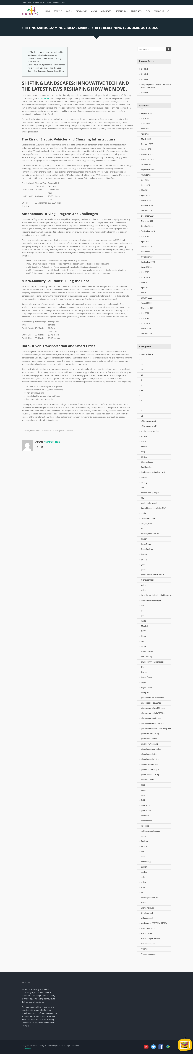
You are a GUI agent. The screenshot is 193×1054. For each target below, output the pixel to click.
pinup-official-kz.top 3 (150, 770)
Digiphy (69, 11)
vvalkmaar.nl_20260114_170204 (154, 923)
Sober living (145, 862)
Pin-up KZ (145, 693)
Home (47, 11)
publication (145, 805)
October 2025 (147, 165)
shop (143, 857)
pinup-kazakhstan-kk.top (151, 749)
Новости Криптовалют (151, 939)
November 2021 (147, 308)
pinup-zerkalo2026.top (150, 775)
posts (143, 790)
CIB (142, 498)
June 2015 (145, 324)
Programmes (81, 11)
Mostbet (144, 626)
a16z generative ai (148, 421)
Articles (144, 447)
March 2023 (146, 293)
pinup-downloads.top (149, 744)
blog (143, 452)
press (143, 795)
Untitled (144, 69)
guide (143, 585)
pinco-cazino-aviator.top (151, 718)
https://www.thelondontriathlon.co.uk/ (156, 595)
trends (143, 903)
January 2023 (146, 298)
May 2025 (145, 190)
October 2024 (147, 226)
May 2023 (145, 283)
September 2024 (148, 231)
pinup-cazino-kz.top (149, 739)
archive (144, 436)
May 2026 (145, 129)
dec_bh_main (146, 524)
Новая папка (146, 934)
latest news (43, 98)
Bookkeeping (146, 467)
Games (144, 554)
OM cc (144, 672)
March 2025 (146, 201)
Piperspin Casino (147, 780)
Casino (144, 477)
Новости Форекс (148, 944)
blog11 (144, 457)
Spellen (144, 867)
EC (142, 529)
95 (142, 416)
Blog (148, 11)
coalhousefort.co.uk (149, 503)
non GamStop (146, 657)
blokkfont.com (147, 462)
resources (145, 826)
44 (142, 390)
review (143, 836)
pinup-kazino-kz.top (149, 754)
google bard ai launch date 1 (152, 575)
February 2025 (147, 206)
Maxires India (34, 431)
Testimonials (121, 11)
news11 (144, 641)
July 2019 (145, 318)
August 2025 (146, 175)
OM (142, 667)
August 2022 (146, 303)
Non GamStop (147, 652)
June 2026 (145, 124)
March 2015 (146, 329)
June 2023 (145, 277)
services (144, 846)
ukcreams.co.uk (147, 908)
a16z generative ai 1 (149, 426)
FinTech (144, 539)
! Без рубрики (147, 354)
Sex (142, 852)
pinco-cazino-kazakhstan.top (152, 723)
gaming (144, 559)
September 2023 (148, 262)
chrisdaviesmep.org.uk (150, 493)
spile (143, 877)
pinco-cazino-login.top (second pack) (156, 729)
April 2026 (145, 134)
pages (143, 682)
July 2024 (145, 236)
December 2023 (147, 252)
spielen (144, 872)
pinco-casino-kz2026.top (151, 703)
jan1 (143, 611)
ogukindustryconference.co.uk (153, 662)
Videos (94, 11)
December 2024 (147, 216)
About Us (58, 11)
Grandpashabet (147, 580)
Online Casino (146, 677)
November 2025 (147, 160)
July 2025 (145, 180)
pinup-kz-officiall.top (149, 764)
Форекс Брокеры (148, 954)
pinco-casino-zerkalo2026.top (153, 713)
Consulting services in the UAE (153, 508)
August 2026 (146, 113)
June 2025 (145, 185)
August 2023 (146, 267)
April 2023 (145, 288)
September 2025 (148, 170)
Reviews (144, 841)
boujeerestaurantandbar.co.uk (153, 472)
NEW (143, 631)
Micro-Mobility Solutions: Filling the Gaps (44, 68)
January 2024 (146, 247)
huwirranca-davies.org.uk (151, 600)
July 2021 (145, 313)
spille (143, 887)
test (142, 893)
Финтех (144, 949)
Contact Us (159, 11)
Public (143, 800)
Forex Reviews (147, 549)
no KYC (144, 647)
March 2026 (146, 139)
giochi (143, 565)
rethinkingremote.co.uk (150, 831)
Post (143, 785)
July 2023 (145, 272)
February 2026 (147, 144)
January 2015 (146, 334)
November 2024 (147, 221)
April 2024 (145, 242)
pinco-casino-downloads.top (152, 698)
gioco (143, 570)
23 (142, 375)
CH (142, 488)
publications (146, 811)
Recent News (136, 11)
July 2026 (145, 119)
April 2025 (145, 195)
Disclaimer (26, 1048)
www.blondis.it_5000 (149, 928)
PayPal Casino (146, 688)
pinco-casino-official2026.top (153, 708)
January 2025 (146, 211)
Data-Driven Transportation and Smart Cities (45, 71)
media (143, 621)
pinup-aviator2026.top (150, 734)
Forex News (146, 544)
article (143, 442)
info (142, 606)
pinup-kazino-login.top (150, 759)
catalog (144, 483)
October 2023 (147, 257)
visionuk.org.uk (147, 918)
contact (144, 513)
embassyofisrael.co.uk (150, 534)
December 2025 (147, 154)
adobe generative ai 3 (149, 431)
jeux (142, 616)
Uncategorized (59, 431)
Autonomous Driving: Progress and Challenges (46, 65)
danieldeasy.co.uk (148, 518)
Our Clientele (106, 11)
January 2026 (146, 149)
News (143, 636)
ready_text (145, 816)
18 (142, 370)
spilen (143, 882)
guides (143, 590)
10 (142, 365)
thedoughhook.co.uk (149, 898)
